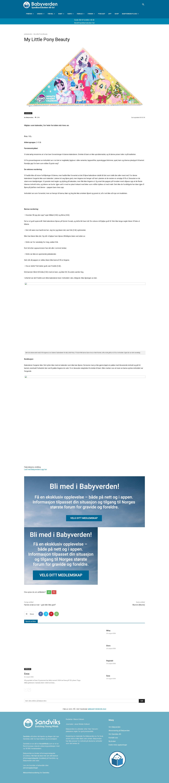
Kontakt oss (113, 738)
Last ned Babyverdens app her (35, 469)
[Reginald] (96, 665)
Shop (117, 14)
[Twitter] (46, 614)
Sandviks (26, 736)
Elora (108, 646)
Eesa (26, 673)
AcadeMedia (44, 744)
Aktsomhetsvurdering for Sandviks (36, 773)
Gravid (40, 14)
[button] (143, 5)
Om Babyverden (114, 727)
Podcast (101, 14)
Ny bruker (112, 741)
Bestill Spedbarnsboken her (84, 23)
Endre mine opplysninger (118, 745)
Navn (69, 14)
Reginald (109, 661)
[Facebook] (40, 614)
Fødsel (50, 14)
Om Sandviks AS (115, 734)
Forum (90, 14)
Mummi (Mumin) (139, 605)
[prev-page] (25, 689)
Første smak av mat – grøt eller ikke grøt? (40, 605)
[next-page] (29, 689)
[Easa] (96, 680)
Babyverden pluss (129, 14)
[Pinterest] (51, 614)
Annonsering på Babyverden (119, 731)
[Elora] (96, 650)
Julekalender (28, 34)
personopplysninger (30, 768)
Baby (60, 14)
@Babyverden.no (97, 709)
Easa (108, 676)
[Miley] (96, 635)
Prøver (29, 14)
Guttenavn (27, 669)
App (109, 14)
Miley (108, 631)
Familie (80, 14)
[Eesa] (53, 649)
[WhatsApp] (56, 614)
